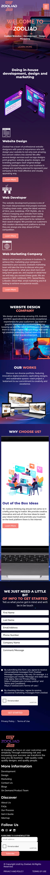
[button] (23, 339)
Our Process (7, 810)
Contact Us (7, 783)
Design (4, 775)
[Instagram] (6, 831)
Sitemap (5, 818)
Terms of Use (23, 721)
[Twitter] (10, 831)
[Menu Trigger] (46, 7)
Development (8, 771)
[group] (25, 325)
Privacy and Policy (14, 871)
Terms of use (39, 871)
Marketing (6, 779)
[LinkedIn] (14, 831)
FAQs (4, 806)
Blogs (4, 786)
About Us (6, 802)
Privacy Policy (7, 721)
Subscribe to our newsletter (15, 836)
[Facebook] (2, 831)
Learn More (10, 526)
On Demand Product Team (15, 790)
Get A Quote (7, 814)
